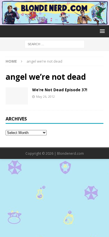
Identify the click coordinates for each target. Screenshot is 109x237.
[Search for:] (55, 43)
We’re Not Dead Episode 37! (59, 89)
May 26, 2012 (45, 96)
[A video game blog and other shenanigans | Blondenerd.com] (54, 22)
